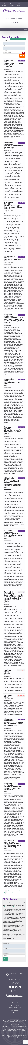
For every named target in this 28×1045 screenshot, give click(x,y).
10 (4, 892)
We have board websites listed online (17, 931)
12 (9, 892)
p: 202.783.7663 (15, 982)
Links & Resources (14, 1009)
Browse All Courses (14, 15)
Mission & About (15, 1005)
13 (12, 892)
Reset (22, 56)
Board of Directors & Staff (15, 1007)
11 (6, 892)
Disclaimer (10, 1037)
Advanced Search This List (18, 39)
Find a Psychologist (14, 995)
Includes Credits (7, 69)
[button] (23, 53)
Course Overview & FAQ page (10, 906)
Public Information (14, 1010)
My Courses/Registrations (14, 19)
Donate (14, 1012)
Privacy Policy (17, 1037)
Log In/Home (14, 23)
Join (14, 991)
